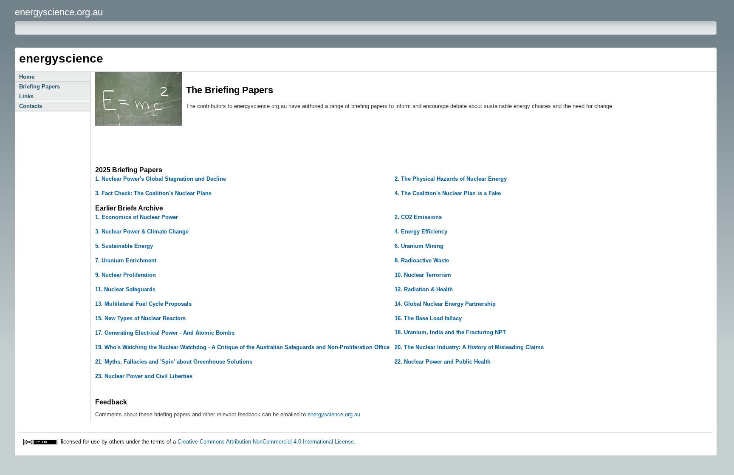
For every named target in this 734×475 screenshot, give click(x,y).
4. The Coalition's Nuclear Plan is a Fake (448, 193)
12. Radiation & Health (424, 289)
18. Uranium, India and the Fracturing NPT (450, 332)
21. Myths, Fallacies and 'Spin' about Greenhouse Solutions (173, 361)
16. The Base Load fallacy (428, 318)
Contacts (30, 106)
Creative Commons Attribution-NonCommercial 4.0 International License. (267, 441)
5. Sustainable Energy (124, 246)
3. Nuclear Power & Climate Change (142, 231)
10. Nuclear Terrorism (423, 275)
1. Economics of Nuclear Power (136, 217)
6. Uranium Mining (419, 246)
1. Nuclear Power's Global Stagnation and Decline (160, 179)
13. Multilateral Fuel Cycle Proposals (143, 304)
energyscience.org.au (334, 414)
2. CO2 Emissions (418, 217)
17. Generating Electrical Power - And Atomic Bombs (164, 333)
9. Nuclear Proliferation (125, 275)
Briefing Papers (39, 86)
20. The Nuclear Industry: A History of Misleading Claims (469, 347)
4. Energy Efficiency (421, 231)
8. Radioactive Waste (422, 260)
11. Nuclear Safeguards (125, 289)
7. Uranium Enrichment (125, 260)
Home (26, 77)
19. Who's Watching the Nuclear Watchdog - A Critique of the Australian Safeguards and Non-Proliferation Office (242, 347)
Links (26, 96)
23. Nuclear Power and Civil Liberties (143, 376)
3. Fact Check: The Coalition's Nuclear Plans (153, 193)
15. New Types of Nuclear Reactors (140, 318)
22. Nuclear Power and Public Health (443, 361)
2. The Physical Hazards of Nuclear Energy (451, 179)
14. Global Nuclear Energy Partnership (445, 304)
